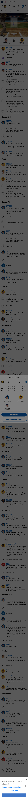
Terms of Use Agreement (15, 787)
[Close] (26, 779)
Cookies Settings (14, 790)
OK (14, 795)
